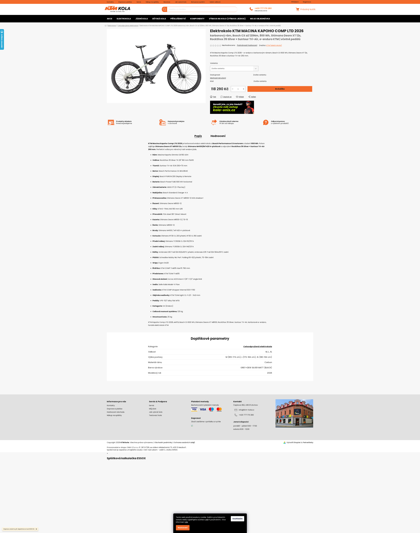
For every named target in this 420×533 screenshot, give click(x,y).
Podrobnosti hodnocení (247, 45)
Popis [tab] (198, 136)
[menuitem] (109, 18)
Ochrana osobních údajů (184, 442)
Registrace (307, 2)
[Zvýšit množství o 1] (243, 89)
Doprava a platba (125, 2)
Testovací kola (155, 415)
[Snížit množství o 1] (232, 89)
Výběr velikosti (215, 2)
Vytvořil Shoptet (294, 442)
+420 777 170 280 (263, 8)
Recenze (167, 2)
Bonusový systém (198, 2)
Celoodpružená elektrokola (257, 346)
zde (186, 522)
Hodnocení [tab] (218, 136)
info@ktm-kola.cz (246, 410)
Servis (139, 2)
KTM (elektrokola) (274, 45)
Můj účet (152, 409)
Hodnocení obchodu (115, 412)
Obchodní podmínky (163, 442)
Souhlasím (237, 518)
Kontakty (110, 2)
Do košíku (280, 89)
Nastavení (183, 527)
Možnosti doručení (218, 78)
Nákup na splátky (152, 2)
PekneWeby (308, 442)
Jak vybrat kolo (180, 2)
